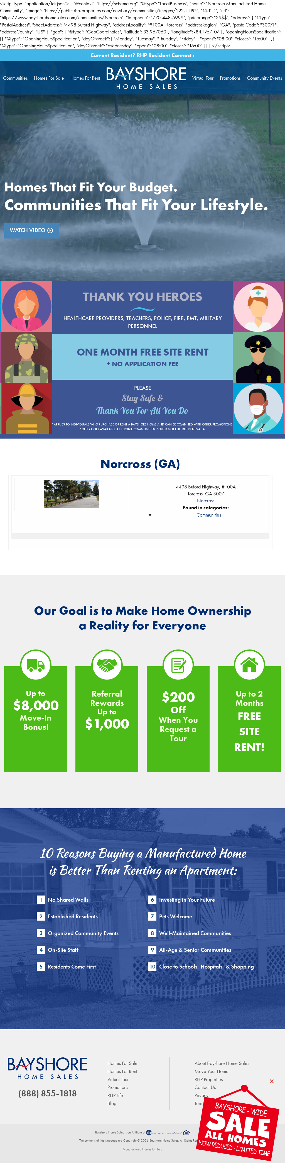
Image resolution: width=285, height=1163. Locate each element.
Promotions (230, 78)
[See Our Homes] (237, 1124)
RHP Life (115, 1095)
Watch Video (31, 230)
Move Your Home (212, 1071)
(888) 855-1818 (47, 1093)
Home (146, 77)
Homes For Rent (85, 78)
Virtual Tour (202, 78)
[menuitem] (146, 77)
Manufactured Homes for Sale (142, 1149)
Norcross (205, 500)
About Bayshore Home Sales (222, 1063)
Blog (111, 1103)
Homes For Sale (49, 78)
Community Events (264, 78)
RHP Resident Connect (165, 55)
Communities (15, 78)
